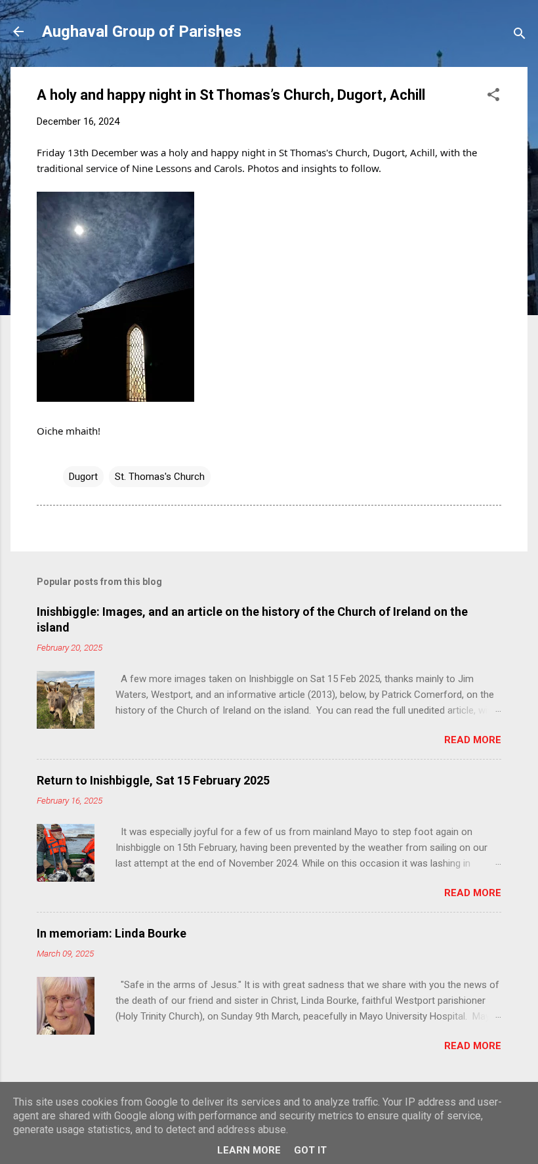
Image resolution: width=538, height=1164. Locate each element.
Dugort (83, 477)
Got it (310, 1150)
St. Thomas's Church (160, 477)
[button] (493, 97)
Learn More (249, 1150)
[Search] (520, 36)
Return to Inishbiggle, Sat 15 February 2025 (153, 780)
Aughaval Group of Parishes (141, 31)
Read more (472, 740)
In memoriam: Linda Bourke (111, 933)
